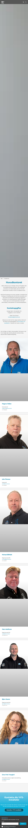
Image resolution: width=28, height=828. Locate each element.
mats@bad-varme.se (6, 634)
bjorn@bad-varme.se (6, 704)
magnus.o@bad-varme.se (7, 408)
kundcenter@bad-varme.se (14, 317)
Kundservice (6, 278)
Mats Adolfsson (7, 629)
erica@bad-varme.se (6, 779)
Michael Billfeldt (7, 555)
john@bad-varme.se (6, 484)
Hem (2, 278)
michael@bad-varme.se (6, 559)
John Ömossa (6, 479)
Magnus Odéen (6, 404)
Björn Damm (6, 699)
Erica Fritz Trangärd (8, 775)
